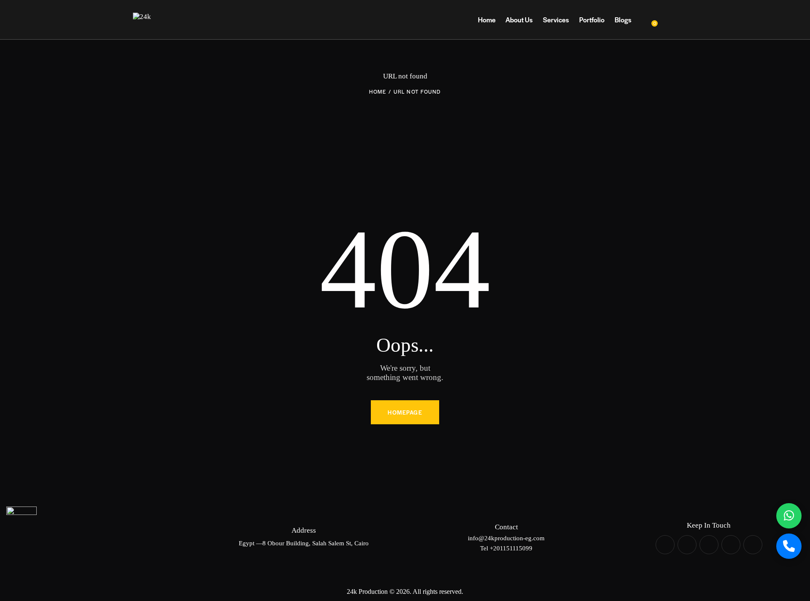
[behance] (752, 544)
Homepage (405, 412)
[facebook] (665, 544)
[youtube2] (730, 544)
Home (377, 91)
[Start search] (671, 20)
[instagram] (687, 544)
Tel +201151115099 (506, 548)
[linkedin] (708, 544)
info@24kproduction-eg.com (506, 538)
